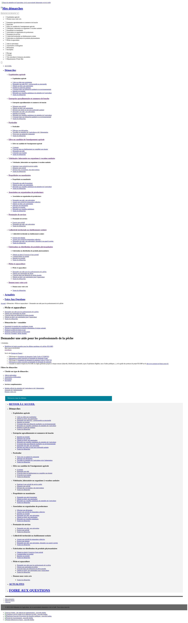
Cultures (9, 55)
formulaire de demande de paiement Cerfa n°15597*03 (35, 360)
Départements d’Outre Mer (15, 59)
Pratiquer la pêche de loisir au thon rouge (17, 331)
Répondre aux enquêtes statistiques (23, 209)
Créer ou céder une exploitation (22, 82)
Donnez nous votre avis (14, 19)
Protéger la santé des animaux (22, 87)
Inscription (10, 49)
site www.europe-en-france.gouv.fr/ (158, 363)
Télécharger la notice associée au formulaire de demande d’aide (28, 358)
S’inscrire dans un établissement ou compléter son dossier (30, 149)
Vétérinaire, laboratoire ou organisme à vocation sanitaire (24, 28)
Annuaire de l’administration (13, 390)
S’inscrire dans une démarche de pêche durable (27, 275)
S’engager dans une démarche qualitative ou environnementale (32, 89)
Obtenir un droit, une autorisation (23, 86)
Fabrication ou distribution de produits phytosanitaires (23, 38)
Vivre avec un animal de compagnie (24, 134)
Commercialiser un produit (21, 256)
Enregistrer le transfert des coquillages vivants (19, 326)
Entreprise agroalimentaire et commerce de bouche (22, 22)
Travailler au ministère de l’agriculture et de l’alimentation (30, 132)
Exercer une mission (19, 238)
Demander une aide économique (23, 183)
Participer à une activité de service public (25, 166)
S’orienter (16, 147)
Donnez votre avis (10, 392)
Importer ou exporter (19, 91)
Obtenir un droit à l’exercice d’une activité (26, 254)
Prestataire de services (13, 34)
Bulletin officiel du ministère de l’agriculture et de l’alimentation (24, 388)
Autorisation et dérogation (15, 45)
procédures (8, 350)
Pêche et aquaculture (13, 40)
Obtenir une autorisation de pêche (23, 273)
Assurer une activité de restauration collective (26, 202)
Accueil (3, 303)
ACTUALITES (16, 584)
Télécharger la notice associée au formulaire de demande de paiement (30, 362)
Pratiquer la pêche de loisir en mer (15, 330)
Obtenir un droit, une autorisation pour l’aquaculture (29, 277)
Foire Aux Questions (29, 590)
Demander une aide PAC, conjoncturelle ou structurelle (30, 84)
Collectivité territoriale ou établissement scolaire (21, 36)
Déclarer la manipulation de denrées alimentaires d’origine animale (25, 328)
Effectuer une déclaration (20, 130)
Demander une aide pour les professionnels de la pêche (29, 272)
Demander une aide (19, 151)
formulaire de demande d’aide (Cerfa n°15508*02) (33, 356)
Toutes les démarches (19, 95)
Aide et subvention (12, 44)
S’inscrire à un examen (20, 153)
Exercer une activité (19, 222)
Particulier (10, 24)
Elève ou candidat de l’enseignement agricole (21, 26)
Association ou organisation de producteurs (20, 32)
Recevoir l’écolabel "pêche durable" (16, 333)
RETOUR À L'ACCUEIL (22, 404)
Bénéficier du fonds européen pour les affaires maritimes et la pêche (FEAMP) (29, 346)
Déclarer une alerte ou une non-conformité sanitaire (28, 110)
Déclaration (10, 47)
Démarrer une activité (19, 106)
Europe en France (16, 353)
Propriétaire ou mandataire (15, 30)
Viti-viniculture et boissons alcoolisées (18, 57)
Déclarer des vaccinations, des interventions (26, 170)
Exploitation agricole (13, 17)
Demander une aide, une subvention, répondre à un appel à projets (33, 241)
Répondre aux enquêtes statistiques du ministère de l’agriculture (32, 93)
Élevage (9, 53)
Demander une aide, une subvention (24, 111)
